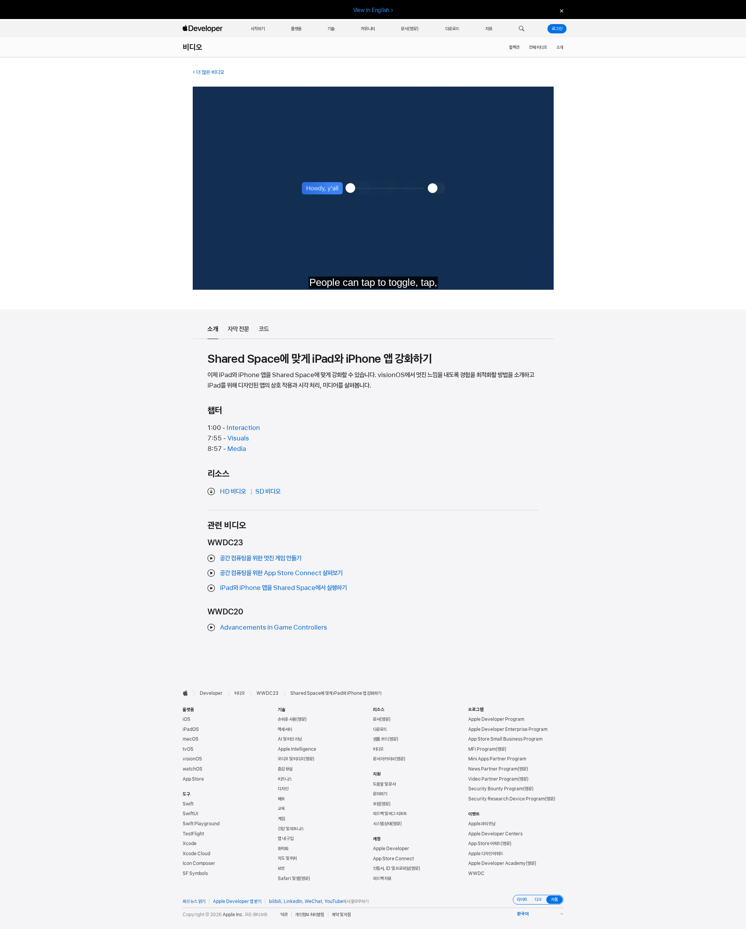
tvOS (188, 749)
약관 (284, 914)
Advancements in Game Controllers (273, 627)
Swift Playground (201, 823)
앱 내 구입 (285, 838)
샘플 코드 (380, 739)
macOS (191, 739)
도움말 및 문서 (384, 784)
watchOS (192, 769)
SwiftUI (190, 813)
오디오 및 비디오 (291, 759)
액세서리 (285, 729)
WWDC (476, 873)
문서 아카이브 (384, 759)
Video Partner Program (493, 779)
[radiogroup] (538, 900)
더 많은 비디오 (210, 72)
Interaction (243, 427)
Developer (211, 693)
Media (236, 448)
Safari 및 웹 (289, 878)
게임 (281, 818)
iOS (186, 719)
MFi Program (482, 749)
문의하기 (380, 794)
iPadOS (191, 729)
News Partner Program (493, 769)
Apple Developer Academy (497, 863)
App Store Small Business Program (505, 739)
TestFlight (193, 834)
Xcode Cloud (196, 853)
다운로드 (380, 729)
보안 (281, 868)
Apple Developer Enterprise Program (507, 729)
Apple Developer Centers (495, 834)
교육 (281, 808)
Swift (188, 804)
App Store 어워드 (484, 843)
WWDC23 (267, 693)
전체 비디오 (538, 47)
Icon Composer (199, 863)
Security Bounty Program (495, 789)
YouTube (333, 901)
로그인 (557, 28)
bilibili (275, 901)
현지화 (283, 848)
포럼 (376, 804)
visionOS (192, 759)
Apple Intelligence (297, 749)
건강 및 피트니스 (291, 829)
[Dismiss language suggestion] (561, 10)
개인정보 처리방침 (309, 914)
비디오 (193, 47)
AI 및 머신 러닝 (290, 739)
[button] (522, 28)
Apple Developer (391, 848)
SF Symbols (195, 873)
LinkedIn (293, 901)
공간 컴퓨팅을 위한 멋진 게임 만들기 (261, 558)
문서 (376, 719)
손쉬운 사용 (287, 719)
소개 (559, 47)
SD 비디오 (268, 491)
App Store (193, 779)
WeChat (313, 901)
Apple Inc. (233, 914)
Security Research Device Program (506, 799)
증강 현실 (285, 769)
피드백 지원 (382, 878)
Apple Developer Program (496, 719)
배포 (281, 799)
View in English (371, 10)
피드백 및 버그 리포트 (390, 813)
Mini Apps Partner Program (497, 759)
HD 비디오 (233, 491)
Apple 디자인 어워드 (485, 853)
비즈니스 (285, 779)
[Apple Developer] (204, 28)
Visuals (238, 438)
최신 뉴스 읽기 (194, 901)
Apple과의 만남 (481, 823)
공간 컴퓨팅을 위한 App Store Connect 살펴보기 (281, 573)
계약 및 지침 (341, 914)
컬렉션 (514, 47)
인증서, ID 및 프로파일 (391, 868)
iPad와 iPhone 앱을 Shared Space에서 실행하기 (283, 587)
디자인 (283, 789)
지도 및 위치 (287, 858)
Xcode (190, 843)
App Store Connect (393, 858)
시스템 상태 (382, 823)
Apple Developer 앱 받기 (237, 901)
